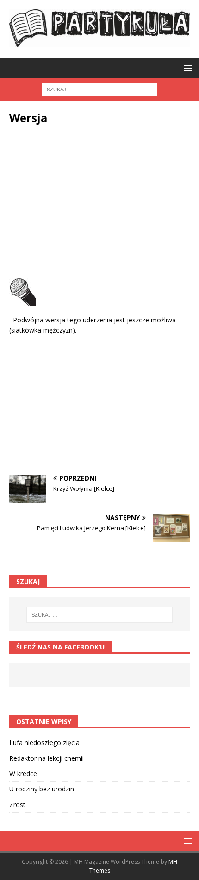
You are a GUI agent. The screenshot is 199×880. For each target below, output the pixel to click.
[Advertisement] (99, 204)
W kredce (23, 773)
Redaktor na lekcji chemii (46, 758)
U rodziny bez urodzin (41, 788)
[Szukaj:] (99, 88)
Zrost (17, 804)
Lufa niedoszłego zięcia (44, 742)
